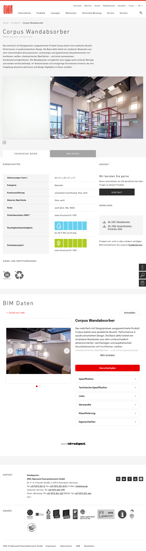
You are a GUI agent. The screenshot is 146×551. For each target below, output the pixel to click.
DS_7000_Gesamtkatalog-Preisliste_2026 (120, 227)
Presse (131, 6)
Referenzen (71, 13)
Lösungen (55, 13)
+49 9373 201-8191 (58, 486)
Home (5, 23)
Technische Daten (25, 153)
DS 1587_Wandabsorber (119, 222)
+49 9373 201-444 (82, 493)
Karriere (124, 13)
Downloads (77, 6)
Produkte (41, 13)
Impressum (50, 546)
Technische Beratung (91, 13)
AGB (78, 546)
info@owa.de (81, 486)
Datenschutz (66, 546)
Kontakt (97, 6)
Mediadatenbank (109, 6)
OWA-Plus (88, 6)
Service (110, 13)
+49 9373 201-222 (54, 493)
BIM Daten (73, 153)
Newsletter (122, 6)
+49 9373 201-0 (37, 486)
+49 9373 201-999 (56, 490)
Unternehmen (24, 13)
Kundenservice (135, 245)
